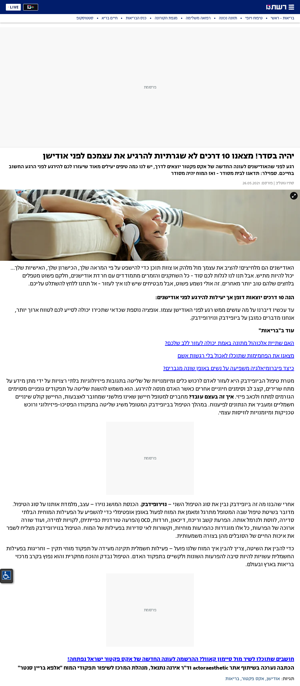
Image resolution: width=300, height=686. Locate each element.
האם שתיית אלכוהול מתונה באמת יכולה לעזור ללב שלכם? (229, 343)
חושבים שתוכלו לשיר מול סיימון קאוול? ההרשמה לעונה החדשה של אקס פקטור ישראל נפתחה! (180, 659)
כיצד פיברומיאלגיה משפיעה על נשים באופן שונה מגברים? (228, 368)
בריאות (232, 679)
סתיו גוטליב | (283, 183)
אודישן (273, 679)
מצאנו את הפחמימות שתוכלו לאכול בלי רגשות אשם (236, 356)
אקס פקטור (253, 679)
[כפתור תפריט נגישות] (6, 575)
